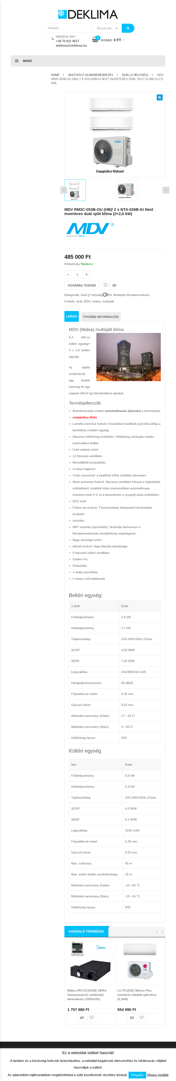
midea (96, 301)
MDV (87, 301)
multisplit (108, 301)
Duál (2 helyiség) (135, 75)
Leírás (71, 316)
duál (79, 301)
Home (55, 75)
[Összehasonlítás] (114, 285)
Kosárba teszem (82, 285)
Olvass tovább (157, 1075)
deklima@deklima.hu (71, 45)
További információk (101, 317)
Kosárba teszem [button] (72, 1017)
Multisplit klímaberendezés (90, 75)
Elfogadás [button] (137, 1075)
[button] (160, 97)
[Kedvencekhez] (105, 285)
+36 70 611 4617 (67, 41)
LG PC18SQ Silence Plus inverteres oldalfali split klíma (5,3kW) (136, 995)
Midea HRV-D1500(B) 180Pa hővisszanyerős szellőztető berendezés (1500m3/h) (86, 995)
